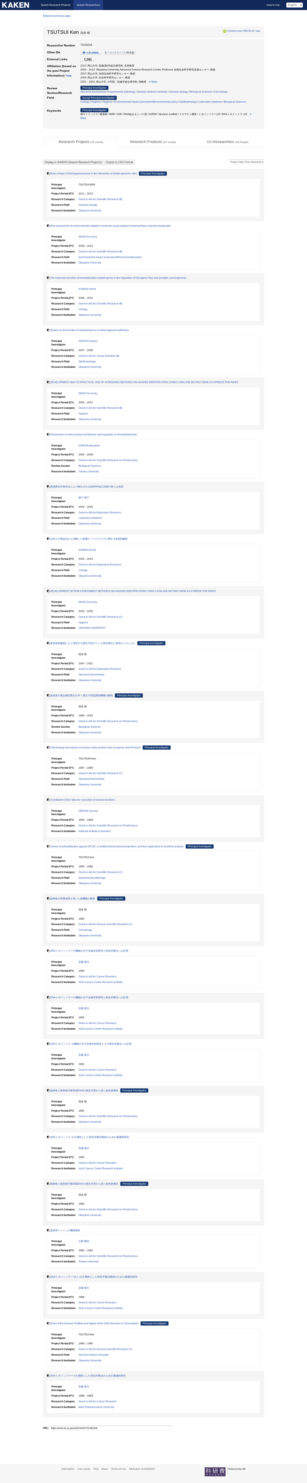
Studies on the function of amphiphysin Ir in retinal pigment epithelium (89, 330)
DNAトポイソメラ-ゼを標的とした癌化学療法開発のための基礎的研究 (89, 1137)
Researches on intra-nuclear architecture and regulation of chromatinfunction (93, 434)
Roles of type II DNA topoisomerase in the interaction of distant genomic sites (93, 173)
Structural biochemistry (93, 91)
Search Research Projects (55, 5)
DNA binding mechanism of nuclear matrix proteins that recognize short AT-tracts (95, 747)
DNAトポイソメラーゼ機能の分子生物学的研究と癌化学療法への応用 (89, 950)
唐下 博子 (84, 497)
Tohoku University (89, 471)
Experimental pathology (121, 91)
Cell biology (221, 91)
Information (68, 1469)
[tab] (81, 142)
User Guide (83, 1469)
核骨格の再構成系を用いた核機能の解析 (72, 898)
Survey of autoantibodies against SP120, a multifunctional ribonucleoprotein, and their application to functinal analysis (117, 846)
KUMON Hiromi (87, 289)
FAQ (96, 1469)
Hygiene (96, 101)
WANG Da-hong (88, 236)
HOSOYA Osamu (88, 341)
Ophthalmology (188, 101)
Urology (84, 101)
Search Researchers (88, 5)
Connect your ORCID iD (240, 30)
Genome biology (178, 91)
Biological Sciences (201, 91)
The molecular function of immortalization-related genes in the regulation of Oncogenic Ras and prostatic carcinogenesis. (118, 277)
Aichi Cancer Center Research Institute (101, 982)
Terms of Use (118, 1469)
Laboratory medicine (210, 101)
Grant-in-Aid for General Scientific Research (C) (105, 924)
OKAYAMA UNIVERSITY (92, 627)
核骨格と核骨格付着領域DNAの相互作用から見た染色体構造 (84, 1090)
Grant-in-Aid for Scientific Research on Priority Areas (108, 460)
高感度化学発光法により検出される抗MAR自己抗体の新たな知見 (86, 486)
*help (257, 31)
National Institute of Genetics (95, 831)
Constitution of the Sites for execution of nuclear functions (82, 799)
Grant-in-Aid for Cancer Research (98, 976)
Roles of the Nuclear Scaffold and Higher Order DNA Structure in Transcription (94, 1323)
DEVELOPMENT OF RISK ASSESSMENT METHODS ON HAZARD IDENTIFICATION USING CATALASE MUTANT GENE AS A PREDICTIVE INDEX (133, 591)
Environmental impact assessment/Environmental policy (146, 101)
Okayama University (90, 210)
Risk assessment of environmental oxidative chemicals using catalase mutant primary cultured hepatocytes (110, 225)
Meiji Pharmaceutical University (96, 1407)
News (104, 1469)
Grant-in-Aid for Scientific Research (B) (100, 199)
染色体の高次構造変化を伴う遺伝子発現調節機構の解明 (81, 695)
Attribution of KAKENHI (142, 1469)
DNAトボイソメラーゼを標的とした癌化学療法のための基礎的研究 (88, 1375)
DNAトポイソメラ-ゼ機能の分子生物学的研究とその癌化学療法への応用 (91, 1043)
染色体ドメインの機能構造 (65, 1230)
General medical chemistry (152, 91)
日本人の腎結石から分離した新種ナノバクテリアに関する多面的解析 (89, 538)
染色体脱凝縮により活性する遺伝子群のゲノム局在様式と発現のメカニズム (92, 643)
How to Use (273, 5)
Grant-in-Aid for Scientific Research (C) (101, 616)
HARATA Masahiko (89, 445)
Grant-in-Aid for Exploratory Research (100, 512)
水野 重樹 (84, 1241)
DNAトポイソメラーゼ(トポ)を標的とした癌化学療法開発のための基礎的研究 (93, 1276)
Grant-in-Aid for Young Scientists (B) (99, 355)
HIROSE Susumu (88, 810)
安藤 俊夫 (84, 961)
